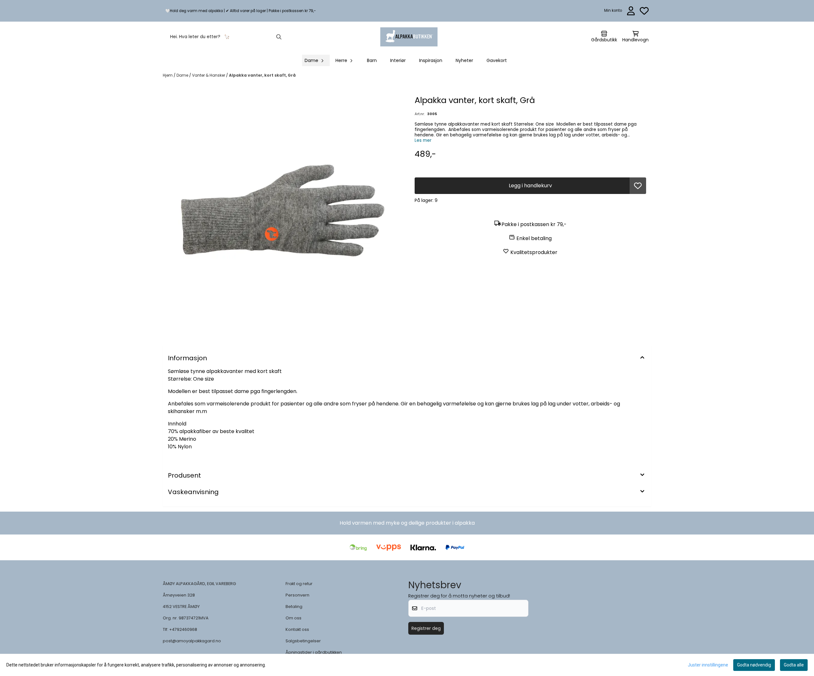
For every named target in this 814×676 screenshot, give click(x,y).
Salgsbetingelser (303, 641)
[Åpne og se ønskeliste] (644, 11)
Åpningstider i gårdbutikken (314, 652)
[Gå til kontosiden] (631, 11)
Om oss (293, 618)
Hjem (168, 75)
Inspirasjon (430, 60)
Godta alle (794, 664)
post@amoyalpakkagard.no (192, 641)
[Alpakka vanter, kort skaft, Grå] (284, 215)
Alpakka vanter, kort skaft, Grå (262, 75)
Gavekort (496, 60)
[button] (638, 186)
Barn (372, 60)
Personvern (297, 595)
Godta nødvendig (754, 664)
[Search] (279, 37)
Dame (182, 75)
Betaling (294, 606)
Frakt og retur (299, 583)
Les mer (423, 140)
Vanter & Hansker (209, 75)
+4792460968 (183, 629)
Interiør (398, 60)
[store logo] (409, 36)
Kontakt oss (297, 629)
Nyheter (464, 60)
